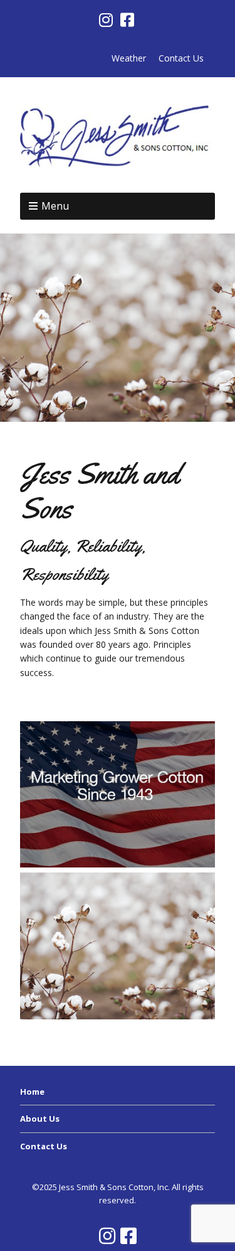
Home (32, 1091)
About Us (40, 1118)
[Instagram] (107, 20)
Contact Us (181, 58)
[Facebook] (127, 20)
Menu (55, 206)
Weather (129, 58)
